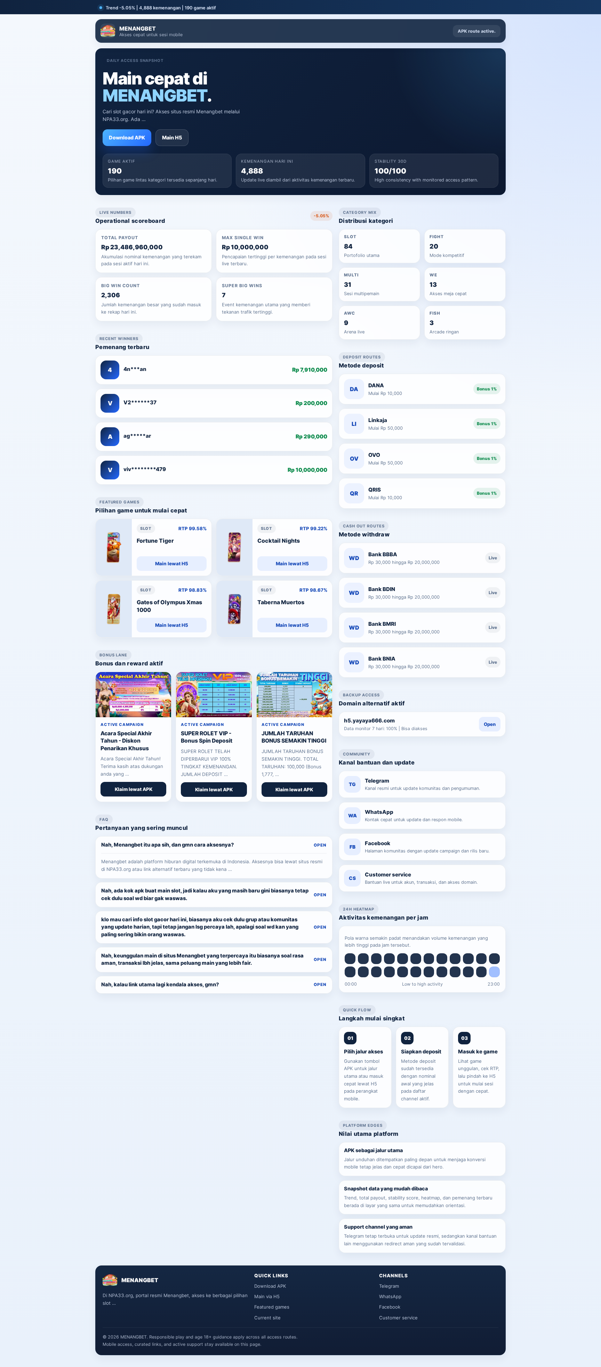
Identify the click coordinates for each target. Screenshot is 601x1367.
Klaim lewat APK (133, 789)
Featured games (271, 1307)
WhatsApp (390, 1296)
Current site (267, 1317)
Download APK (127, 137)
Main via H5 (267, 1296)
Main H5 (172, 137)
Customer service (398, 1317)
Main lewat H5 (171, 563)
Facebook (389, 1307)
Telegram (389, 1286)
